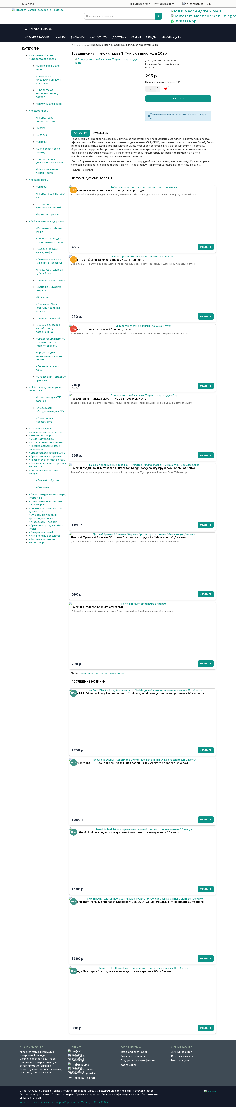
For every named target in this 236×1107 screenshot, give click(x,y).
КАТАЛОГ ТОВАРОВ (40, 28)
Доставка (119, 37)
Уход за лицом (39, 110)
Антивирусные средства (45, 535)
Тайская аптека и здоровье (47, 221)
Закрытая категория (42, 539)
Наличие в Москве (37, 37)
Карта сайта (129, 1064)
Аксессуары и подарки (44, 521)
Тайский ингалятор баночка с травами (97, 607)
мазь (84, 672)
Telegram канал (83, 1069)
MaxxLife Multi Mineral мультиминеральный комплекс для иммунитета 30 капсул (125, 832)
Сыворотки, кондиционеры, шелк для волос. (48, 79)
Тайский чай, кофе (48, 480)
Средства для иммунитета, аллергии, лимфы (50, 356)
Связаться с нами (30, 1097)
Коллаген (43, 297)
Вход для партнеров (134, 1051)
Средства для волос (43, 58)
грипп (120, 672)
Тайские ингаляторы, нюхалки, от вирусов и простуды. (108, 190)
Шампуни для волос (49, 103)
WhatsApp (186, 21)
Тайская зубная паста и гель (47, 459)
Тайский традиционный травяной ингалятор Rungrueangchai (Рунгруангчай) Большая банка (133, 468)
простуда (94, 672)
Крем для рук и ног (49, 214)
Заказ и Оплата (63, 1090)
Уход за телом (39, 179)
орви (104, 672)
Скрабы (42, 141)
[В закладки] (166, 89)
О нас (23, 1090)
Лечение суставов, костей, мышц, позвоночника (48, 328)
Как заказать (98, 37)
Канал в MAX (81, 1064)
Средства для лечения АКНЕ (47, 452)
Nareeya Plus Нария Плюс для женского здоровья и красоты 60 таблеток (121, 971)
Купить (179, 98)
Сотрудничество (143, 1090)
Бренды (151, 37)
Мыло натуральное (42, 438)
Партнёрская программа (34, 1094)
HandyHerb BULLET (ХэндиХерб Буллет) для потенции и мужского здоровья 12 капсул (130, 763)
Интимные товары (41, 435)
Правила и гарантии (88, 1094)
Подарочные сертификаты (138, 1060)
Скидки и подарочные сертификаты (109, 1090)
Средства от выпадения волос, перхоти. (47, 93)
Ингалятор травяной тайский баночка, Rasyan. (102, 329)
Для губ (42, 134)
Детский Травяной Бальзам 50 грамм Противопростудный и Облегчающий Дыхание (129, 537)
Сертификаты (150, 1094)
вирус (112, 672)
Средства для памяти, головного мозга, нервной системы (50, 342)
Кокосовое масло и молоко (47, 442)
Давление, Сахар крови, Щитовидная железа (48, 308)
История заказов (182, 1056)
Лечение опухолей (48, 317)
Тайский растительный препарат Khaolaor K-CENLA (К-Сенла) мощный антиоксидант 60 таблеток (138, 901)
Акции (61, 37)
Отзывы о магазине (40, 1090)
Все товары (38, 542)
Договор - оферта (62, 1094)
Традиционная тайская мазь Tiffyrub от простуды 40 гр (108, 398)
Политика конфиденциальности (121, 1094)
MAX (216, 11)
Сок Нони (43, 487)
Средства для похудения (46, 456)
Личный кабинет (181, 1051)
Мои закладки (180, 1060)
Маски (41, 127)
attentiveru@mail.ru (85, 1073)
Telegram (79, 1056)
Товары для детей (41, 532)
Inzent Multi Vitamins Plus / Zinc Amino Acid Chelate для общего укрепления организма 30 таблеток (138, 693)
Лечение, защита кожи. (51, 279)
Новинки (78, 37)
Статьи (136, 37)
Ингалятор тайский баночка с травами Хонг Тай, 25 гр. (108, 259)
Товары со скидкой (133, 1056)
